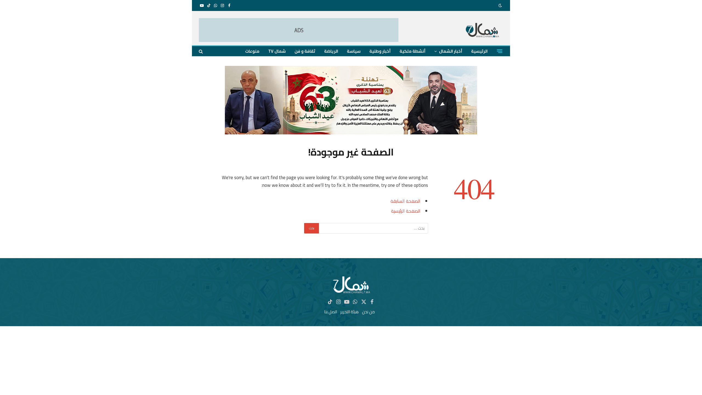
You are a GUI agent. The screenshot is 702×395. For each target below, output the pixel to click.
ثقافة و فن (305, 51)
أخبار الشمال (450, 51)
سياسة (354, 51)
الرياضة (331, 51)
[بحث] (201, 51)
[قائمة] (499, 51)
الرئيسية (479, 51)
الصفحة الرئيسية (405, 211)
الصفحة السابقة (405, 201)
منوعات (252, 51)
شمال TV (276, 51)
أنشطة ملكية (413, 51)
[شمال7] (482, 31)
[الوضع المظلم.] (500, 5)
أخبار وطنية (380, 51)
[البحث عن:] (373, 228)
